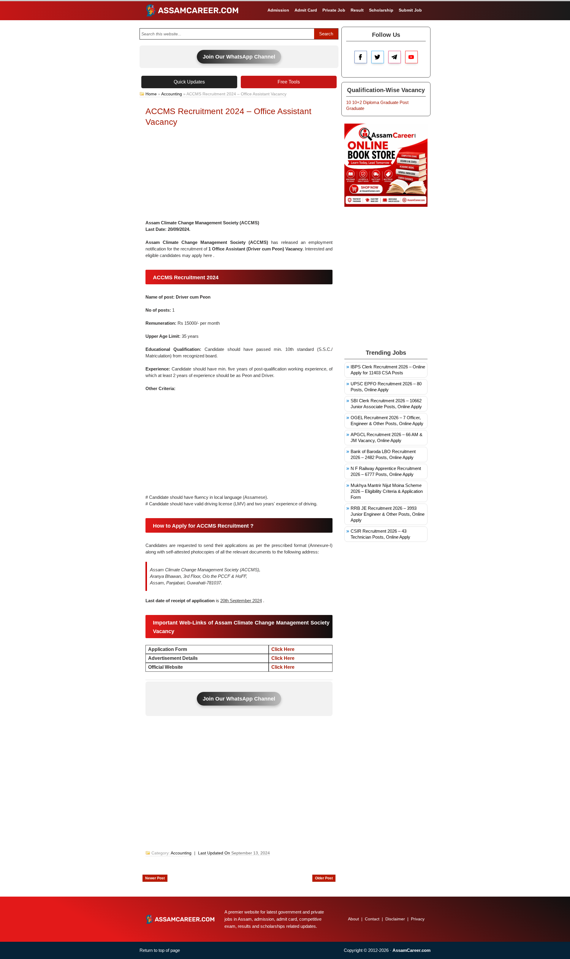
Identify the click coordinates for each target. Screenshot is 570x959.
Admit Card (305, 10)
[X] (377, 57)
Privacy (418, 919)
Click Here (282, 658)
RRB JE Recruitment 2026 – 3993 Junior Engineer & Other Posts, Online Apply (388, 514)
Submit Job (410, 10)
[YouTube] (411, 57)
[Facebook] (360, 57)
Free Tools (289, 81)
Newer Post (155, 878)
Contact (372, 919)
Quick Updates (189, 81)
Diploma (371, 102)
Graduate (389, 102)
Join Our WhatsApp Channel (239, 57)
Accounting (171, 94)
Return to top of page (160, 950)
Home (151, 94)
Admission (278, 10)
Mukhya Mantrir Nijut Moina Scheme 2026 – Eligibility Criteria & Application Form (387, 491)
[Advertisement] (239, 175)
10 (348, 102)
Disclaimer (395, 919)
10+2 (357, 102)
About (353, 919)
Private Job (333, 10)
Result (357, 10)
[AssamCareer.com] (180, 919)
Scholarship (381, 10)
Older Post (324, 878)
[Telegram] (394, 57)
